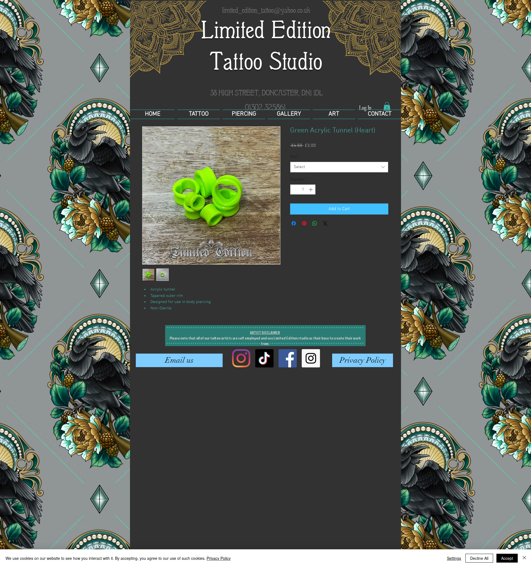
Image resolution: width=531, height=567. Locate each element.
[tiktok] (264, 358)
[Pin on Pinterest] (304, 223)
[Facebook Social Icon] (287, 358)
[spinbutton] (303, 189)
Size (295, 156)
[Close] (524, 558)
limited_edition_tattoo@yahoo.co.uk (266, 10)
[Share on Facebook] (293, 223)
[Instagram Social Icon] (311, 358)
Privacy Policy (219, 558)
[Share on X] (325, 223)
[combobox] (339, 167)
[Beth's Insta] (241, 358)
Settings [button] (454, 558)
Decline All (479, 558)
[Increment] (311, 189)
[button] (387, 106)
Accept (507, 558)
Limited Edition (266, 30)
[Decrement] (294, 189)
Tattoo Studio (266, 61)
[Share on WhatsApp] (314, 223)
